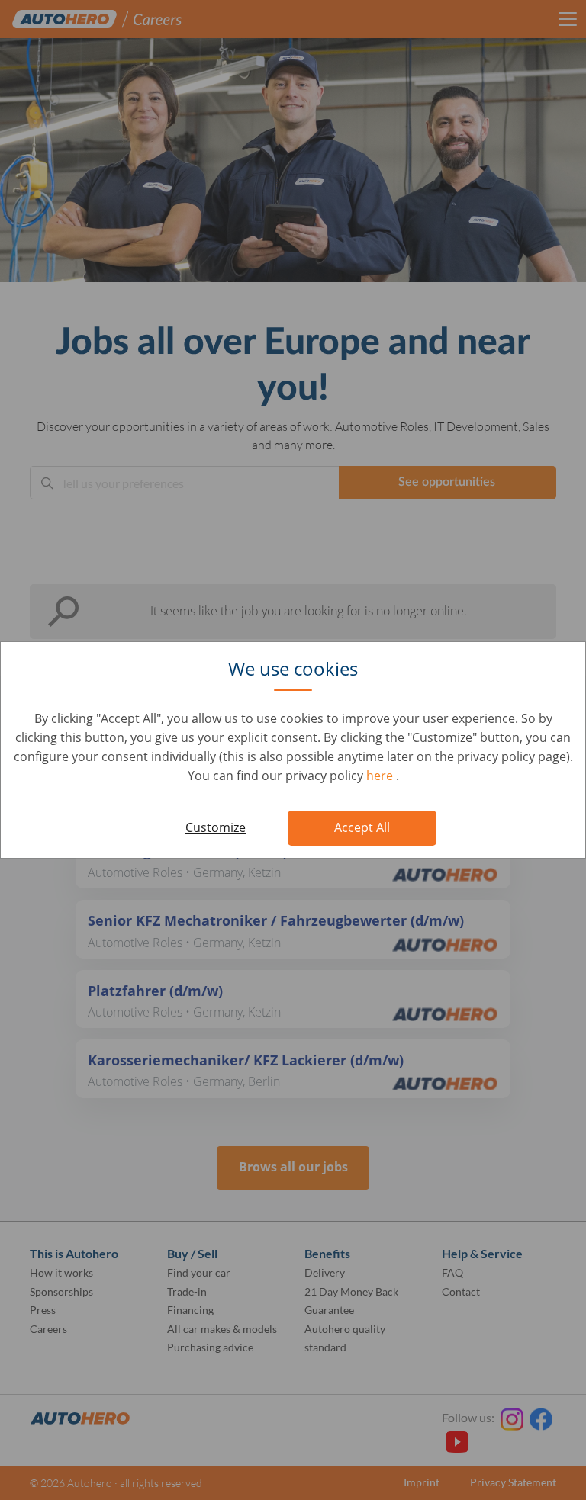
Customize (215, 827)
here (381, 775)
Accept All (362, 827)
